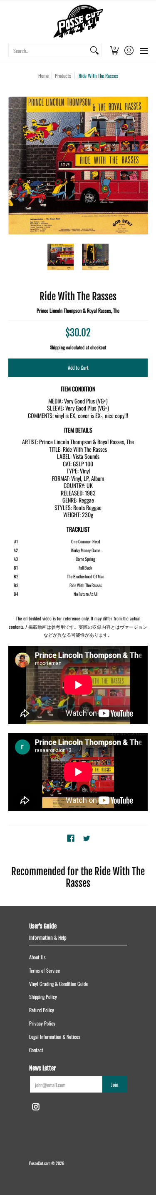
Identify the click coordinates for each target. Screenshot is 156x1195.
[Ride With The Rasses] (60, 257)
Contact (36, 1050)
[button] (114, 50)
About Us (37, 957)
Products (63, 76)
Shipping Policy (43, 997)
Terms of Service (44, 970)
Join (114, 1084)
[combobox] (48, 50)
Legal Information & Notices (54, 1037)
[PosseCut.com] (78, 21)
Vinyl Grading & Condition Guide (58, 984)
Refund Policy (41, 1010)
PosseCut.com (39, 1163)
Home (43, 76)
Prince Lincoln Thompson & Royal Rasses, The (78, 310)
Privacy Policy (42, 1023)
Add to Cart (78, 367)
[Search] (94, 50)
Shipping (57, 347)
